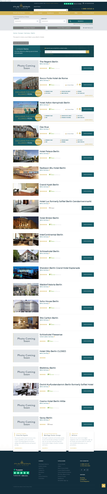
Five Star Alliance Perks (64, 474)
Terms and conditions (49, 54)
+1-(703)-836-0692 (85, 465)
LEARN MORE (18, 448)
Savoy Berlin (46, 418)
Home (15, 33)
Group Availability (89, 24)
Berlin (33, 33)
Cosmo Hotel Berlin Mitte (52, 401)
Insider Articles (42, 466)
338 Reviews (57, 308)
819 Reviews (57, 85)
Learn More (88, 95)
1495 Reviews (57, 258)
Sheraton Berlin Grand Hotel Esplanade (60, 268)
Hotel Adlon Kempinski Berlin (55, 102)
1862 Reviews (57, 324)
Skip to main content (5, 1)
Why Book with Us (64, 13)
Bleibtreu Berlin (48, 368)
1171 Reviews (56, 341)
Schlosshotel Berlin (49, 251)
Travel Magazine (84, 481)
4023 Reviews (57, 191)
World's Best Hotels (19, 13)
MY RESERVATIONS (89, 3)
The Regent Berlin (49, 61)
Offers (31, 13)
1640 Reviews (57, 133)
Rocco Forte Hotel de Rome (54, 78)
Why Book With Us (44, 464)
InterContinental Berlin (51, 234)
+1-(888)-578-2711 (84, 464)
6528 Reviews (57, 174)
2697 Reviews (58, 224)
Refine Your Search (29, 28)
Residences (50, 13)
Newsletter (41, 472)
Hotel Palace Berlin (49, 151)
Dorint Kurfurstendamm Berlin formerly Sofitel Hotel (66, 384)
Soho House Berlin (49, 301)
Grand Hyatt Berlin (49, 184)
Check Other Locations (64, 28)
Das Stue (44, 127)
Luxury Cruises (62, 476)
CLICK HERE (73, 448)
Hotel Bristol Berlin (49, 218)
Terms (24, 486)
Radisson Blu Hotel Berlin (53, 168)
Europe (20, 33)
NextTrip (82, 478)
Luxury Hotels (61, 464)
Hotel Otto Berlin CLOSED (53, 351)
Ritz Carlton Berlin (49, 318)
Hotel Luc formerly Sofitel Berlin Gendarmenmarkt (65, 201)
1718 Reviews (56, 374)
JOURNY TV (83, 479)
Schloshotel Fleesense (51, 334)
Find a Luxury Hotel (88, 13)
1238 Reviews (57, 291)
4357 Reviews (57, 158)
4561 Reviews (57, 109)
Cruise (40, 13)
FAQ (76, 13)
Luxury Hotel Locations (64, 470)
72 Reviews (57, 68)
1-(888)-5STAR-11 (87, 9)
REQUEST (44, 448)
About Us (41, 468)
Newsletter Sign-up (63, 480)
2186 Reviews (58, 274)
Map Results (89, 28)
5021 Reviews (56, 391)
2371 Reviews (56, 407)
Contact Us (41, 470)
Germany (27, 33)
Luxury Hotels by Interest (64, 472)
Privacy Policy (29, 486)
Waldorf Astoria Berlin (51, 284)
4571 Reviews (57, 241)
